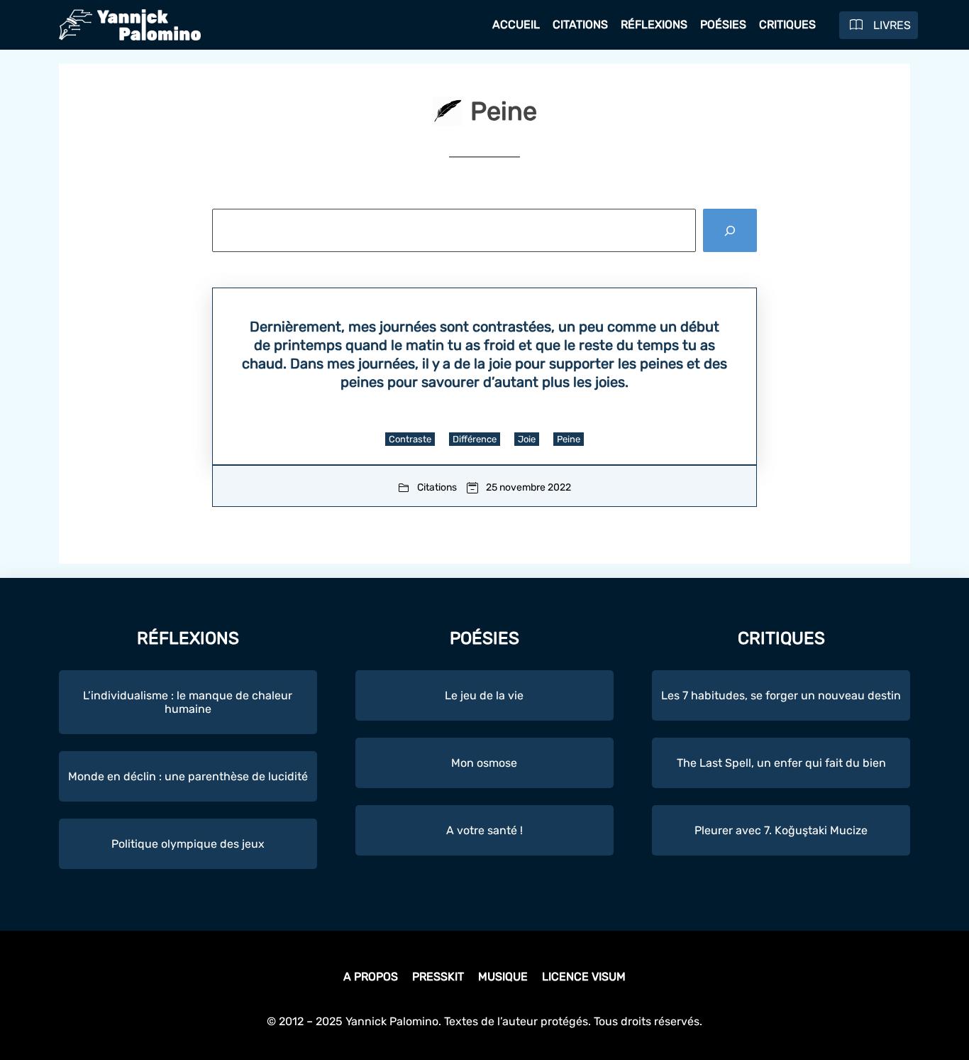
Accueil (516, 24)
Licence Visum (584, 976)
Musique (503, 976)
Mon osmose (484, 763)
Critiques (787, 24)
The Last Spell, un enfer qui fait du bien (781, 763)
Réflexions (654, 24)
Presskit (438, 976)
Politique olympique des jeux (188, 844)
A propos (370, 976)
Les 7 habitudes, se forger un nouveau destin (781, 695)
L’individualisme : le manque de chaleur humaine (187, 702)
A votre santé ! (484, 830)
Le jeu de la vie (484, 695)
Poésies (723, 24)
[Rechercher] (730, 230)
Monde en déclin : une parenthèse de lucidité (188, 776)
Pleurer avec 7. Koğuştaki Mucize (781, 830)
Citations (580, 24)
